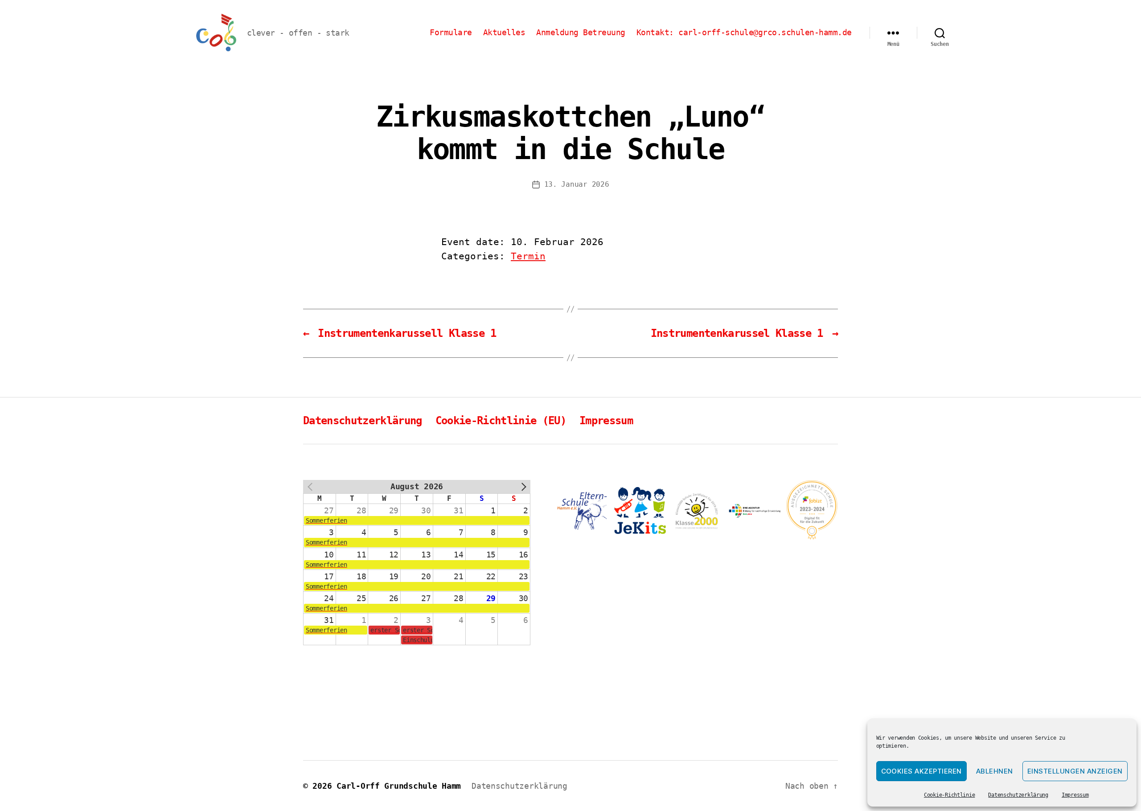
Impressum (1075, 795)
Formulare (451, 32)
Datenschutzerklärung (1018, 795)
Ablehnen (994, 771)
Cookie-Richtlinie (949, 795)
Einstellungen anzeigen (1075, 771)
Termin (528, 256)
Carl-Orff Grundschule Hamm (399, 786)
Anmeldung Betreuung (580, 32)
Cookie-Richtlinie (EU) (500, 420)
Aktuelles (504, 32)
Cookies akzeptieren (921, 771)
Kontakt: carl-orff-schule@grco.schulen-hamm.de (744, 32)
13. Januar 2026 (576, 184)
